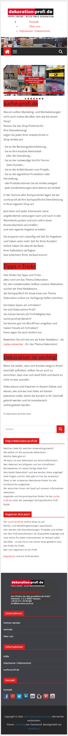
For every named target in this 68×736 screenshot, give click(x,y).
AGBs (6, 656)
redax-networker (13, 344)
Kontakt (34, 22)
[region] (33, 82)
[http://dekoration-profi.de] (7, 51)
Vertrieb (7, 629)
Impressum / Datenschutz (34, 31)
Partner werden (11, 622)
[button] (25, 98)
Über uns (34, 26)
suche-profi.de (16, 521)
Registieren (9, 556)
